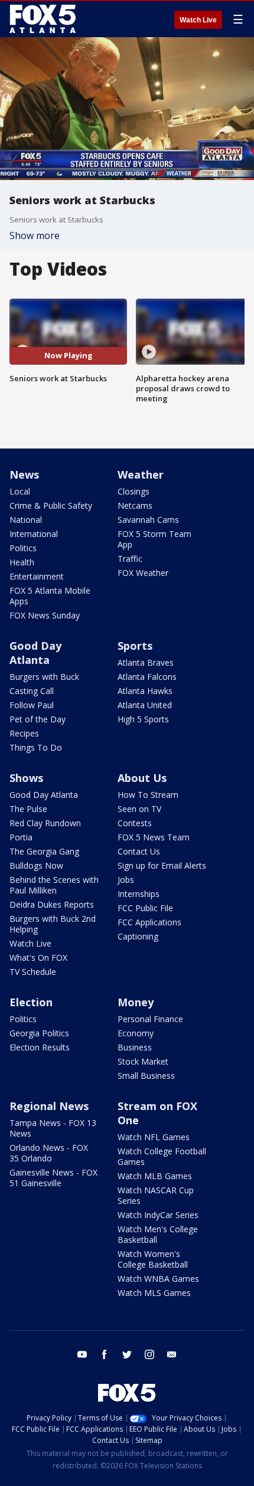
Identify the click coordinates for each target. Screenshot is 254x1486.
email (171, 1354)
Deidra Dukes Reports (51, 904)
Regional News (49, 1106)
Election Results (39, 1047)
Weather (141, 474)
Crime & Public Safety (50, 505)
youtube (82, 1354)
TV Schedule (32, 971)
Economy (136, 1033)
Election (31, 1002)
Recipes (24, 733)
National (25, 519)
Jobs (126, 879)
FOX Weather (143, 572)
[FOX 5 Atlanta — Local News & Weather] (43, 19)
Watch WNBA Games (158, 1278)
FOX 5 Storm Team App (154, 539)
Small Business (146, 1075)
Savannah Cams (148, 519)
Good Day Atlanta (35, 653)
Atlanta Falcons (147, 676)
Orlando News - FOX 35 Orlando (48, 1153)
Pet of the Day (37, 719)
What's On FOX (38, 957)
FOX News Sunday (44, 615)
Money (136, 1002)
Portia (20, 837)
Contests (135, 823)
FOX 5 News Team (154, 837)
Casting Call (31, 690)
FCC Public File (145, 908)
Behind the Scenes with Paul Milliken (54, 885)
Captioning (138, 936)
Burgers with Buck (44, 676)
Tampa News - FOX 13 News (52, 1128)
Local (19, 491)
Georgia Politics (39, 1033)
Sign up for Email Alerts (162, 865)
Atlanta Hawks (145, 690)
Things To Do (35, 747)
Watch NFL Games (154, 1137)
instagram (149, 1354)
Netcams (135, 505)
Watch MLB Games (155, 1175)
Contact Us (139, 851)
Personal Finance (150, 1019)
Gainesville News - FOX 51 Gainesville (53, 1178)
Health (21, 562)
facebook (104, 1354)
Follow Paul (31, 705)
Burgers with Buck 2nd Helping (52, 924)
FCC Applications (149, 922)
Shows (26, 778)
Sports (135, 646)
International (33, 533)
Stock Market (143, 1061)
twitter (127, 1354)
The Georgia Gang (44, 851)
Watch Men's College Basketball (158, 1234)
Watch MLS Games (154, 1292)
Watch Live (198, 20)
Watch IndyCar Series (158, 1214)
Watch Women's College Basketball (153, 1259)
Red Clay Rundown (45, 823)
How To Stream (148, 794)
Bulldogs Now (36, 865)
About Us (142, 778)
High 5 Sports (143, 719)
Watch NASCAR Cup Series (156, 1195)
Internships (138, 893)
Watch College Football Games (162, 1156)
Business (135, 1047)
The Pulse (28, 808)
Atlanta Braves (146, 662)
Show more (34, 235)
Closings (133, 491)
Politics (23, 548)
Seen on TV (139, 808)
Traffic (130, 558)
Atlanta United (145, 705)
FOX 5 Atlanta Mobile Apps (49, 596)
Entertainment (36, 576)
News (24, 474)
